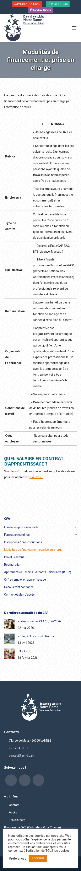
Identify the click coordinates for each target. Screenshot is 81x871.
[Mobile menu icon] (74, 28)
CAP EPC (23, 651)
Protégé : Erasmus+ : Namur (36, 636)
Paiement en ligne (28, 3)
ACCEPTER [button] (38, 858)
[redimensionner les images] (9, 624)
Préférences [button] (17, 858)
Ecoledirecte (42, 9)
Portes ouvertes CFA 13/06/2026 (39, 621)
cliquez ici (36, 477)
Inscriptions (59, 3)
